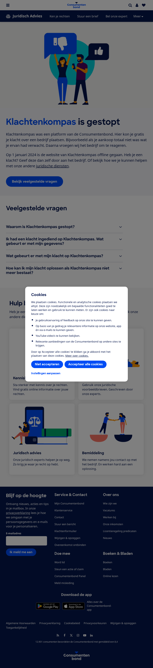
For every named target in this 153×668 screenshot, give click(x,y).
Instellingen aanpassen (45, 373)
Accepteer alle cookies (85, 364)
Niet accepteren (47, 364)
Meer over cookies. (77, 355)
